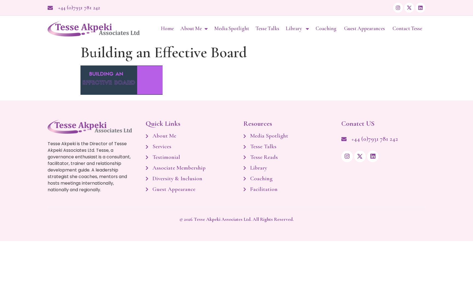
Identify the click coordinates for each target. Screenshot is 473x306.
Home (167, 28)
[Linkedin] (420, 8)
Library (294, 28)
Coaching (327, 28)
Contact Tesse (407, 28)
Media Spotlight (231, 28)
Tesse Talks (267, 28)
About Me (191, 28)
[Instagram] (398, 8)
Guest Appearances (365, 28)
